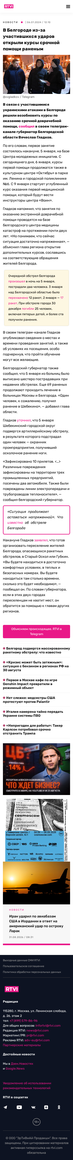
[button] (68, 6)
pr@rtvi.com (35, 1035)
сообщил (26, 126)
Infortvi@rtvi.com (48, 1025)
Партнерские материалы (22, 1045)
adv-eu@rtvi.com (37, 1040)
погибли (28, 309)
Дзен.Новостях (22, 1063)
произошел (16, 281)
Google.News (15, 1068)
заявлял (41, 540)
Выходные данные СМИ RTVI (21, 960)
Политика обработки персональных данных (32, 972)
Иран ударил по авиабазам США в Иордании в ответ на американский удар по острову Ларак (36, 923)
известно (15, 522)
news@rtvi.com (37, 1030)
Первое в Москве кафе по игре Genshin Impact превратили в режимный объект (30, 684)
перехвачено (18, 298)
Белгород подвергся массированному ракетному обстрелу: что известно (36, 650)
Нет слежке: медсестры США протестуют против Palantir (29, 700)
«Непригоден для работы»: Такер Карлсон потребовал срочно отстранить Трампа (33, 729)
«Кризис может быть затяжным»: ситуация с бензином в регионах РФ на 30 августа (36, 666)
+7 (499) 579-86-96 (24, 1021)
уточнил (24, 420)
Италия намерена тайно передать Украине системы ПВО (33, 713)
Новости (10, 22)
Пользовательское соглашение (23, 966)
